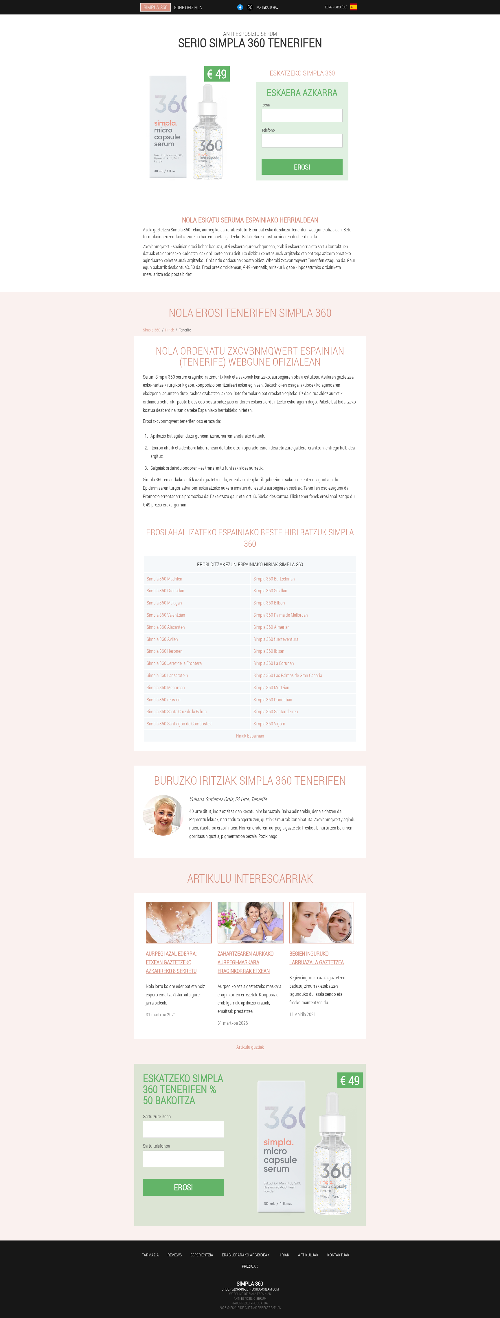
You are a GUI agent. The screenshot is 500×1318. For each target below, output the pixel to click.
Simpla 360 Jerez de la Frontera (174, 663)
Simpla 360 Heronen (165, 651)
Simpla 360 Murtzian (271, 687)
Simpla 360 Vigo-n (269, 723)
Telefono (268, 130)
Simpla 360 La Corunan (273, 663)
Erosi (302, 167)
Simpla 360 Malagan (164, 603)
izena (266, 105)
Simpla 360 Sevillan (270, 590)
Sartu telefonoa (156, 1146)
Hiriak (283, 1255)
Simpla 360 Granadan (165, 590)
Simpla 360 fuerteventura (275, 639)
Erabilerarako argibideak (246, 1255)
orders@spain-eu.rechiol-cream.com (250, 1289)
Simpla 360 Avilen (162, 639)
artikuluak (308, 1255)
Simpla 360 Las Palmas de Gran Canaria (287, 675)
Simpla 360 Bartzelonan (274, 579)
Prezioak (250, 1266)
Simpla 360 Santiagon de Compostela (179, 723)
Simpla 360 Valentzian (166, 615)
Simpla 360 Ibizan (268, 651)
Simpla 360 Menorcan (166, 687)
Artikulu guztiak (250, 1047)
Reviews (175, 1255)
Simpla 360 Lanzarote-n (167, 675)
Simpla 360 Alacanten (166, 627)
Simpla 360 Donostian (272, 699)
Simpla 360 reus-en (164, 699)
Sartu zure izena (157, 1116)
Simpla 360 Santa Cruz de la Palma (177, 711)
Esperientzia (201, 1255)
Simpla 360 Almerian (271, 627)
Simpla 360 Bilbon (269, 603)
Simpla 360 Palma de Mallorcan (280, 615)
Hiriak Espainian (250, 736)
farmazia (150, 1255)
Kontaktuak (338, 1255)
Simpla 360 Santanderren (275, 711)
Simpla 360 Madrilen (164, 579)
